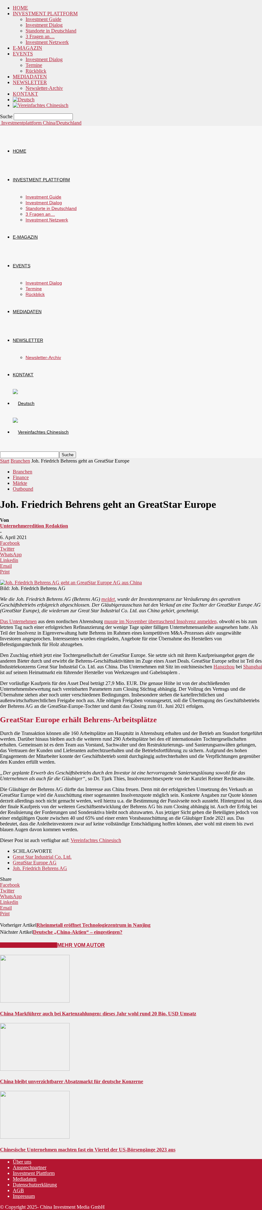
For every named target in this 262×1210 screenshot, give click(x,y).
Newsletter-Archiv (44, 88)
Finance (21, 477)
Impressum (24, 1196)
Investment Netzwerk (47, 42)
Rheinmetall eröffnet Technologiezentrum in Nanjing (93, 925)
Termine (34, 65)
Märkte (20, 483)
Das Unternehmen (18, 621)
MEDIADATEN (30, 76)
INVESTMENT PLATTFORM (45, 13)
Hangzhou (224, 666)
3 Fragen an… (40, 36)
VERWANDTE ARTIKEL (28, 945)
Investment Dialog (44, 25)
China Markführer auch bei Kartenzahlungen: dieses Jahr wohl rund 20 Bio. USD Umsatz (98, 1013)
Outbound (23, 489)
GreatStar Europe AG (35, 862)
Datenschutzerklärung (35, 1184)
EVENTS (23, 53)
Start (4, 461)
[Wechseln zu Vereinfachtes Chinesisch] (40, 105)
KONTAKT (25, 94)
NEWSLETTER (30, 82)
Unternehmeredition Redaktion (34, 526)
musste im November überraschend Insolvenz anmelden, (161, 621)
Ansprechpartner (29, 1167)
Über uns (22, 1161)
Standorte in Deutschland (51, 30)
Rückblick (36, 71)
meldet (108, 599)
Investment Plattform (34, 1173)
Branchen (20, 461)
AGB (18, 1190)
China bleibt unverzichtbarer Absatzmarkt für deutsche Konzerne (71, 1081)
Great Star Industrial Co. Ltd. (42, 857)
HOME (20, 8)
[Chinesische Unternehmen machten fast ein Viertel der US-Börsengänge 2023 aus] (35, 1137)
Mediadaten (24, 1179)
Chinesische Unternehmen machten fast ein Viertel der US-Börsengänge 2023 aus (87, 1149)
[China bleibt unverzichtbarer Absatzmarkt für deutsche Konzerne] (35, 1069)
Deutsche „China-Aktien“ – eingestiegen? (77, 932)
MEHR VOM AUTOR (81, 945)
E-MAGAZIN (27, 48)
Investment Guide (43, 19)
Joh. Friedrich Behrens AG (40, 868)
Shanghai (252, 666)
